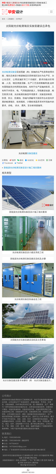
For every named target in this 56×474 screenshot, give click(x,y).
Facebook (8, 163)
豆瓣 (50, 160)
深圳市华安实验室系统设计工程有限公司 (18, 455)
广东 (30, 460)
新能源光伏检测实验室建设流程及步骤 (28, 259)
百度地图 (26, 458)
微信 (20, 160)
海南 (49, 460)
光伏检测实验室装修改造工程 (28, 299)
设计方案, (26, 5)
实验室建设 (32, 153)
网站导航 (33, 458)
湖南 (38, 460)
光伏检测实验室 (9, 72)
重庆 (22, 463)
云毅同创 (34, 463)
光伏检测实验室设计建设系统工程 (28, 252)
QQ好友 (30, 160)
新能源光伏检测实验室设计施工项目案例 (22, 167)
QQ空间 (41, 160)
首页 (3, 19)
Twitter (20, 163)
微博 (14, 160)
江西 (41, 460)
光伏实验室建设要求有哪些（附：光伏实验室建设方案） (28, 380)
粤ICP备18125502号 (28, 465)
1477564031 (14, 443)
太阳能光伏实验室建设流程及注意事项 (28, 340)
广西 (34, 460)
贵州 (45, 460)
